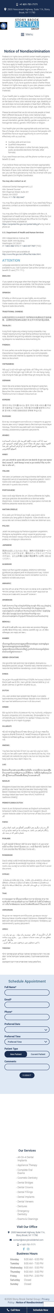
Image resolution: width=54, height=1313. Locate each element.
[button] (3, 25)
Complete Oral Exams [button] (25, 1171)
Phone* (8, 1011)
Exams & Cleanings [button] (28, 1218)
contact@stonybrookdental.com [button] (28, 1240)
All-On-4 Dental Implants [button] (26, 1158)
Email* (8, 999)
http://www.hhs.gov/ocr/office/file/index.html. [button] (21, 254)
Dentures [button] (22, 1206)
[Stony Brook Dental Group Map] (27, 1121)
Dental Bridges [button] (25, 1182)
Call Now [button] (15, 1309)
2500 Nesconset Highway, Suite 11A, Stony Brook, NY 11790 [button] (29, 11)
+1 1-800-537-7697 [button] (27, 246)
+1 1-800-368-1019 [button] (10, 246)
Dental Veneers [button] (25, 1201)
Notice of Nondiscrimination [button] (31, 1302)
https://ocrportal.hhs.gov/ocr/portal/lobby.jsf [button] (21, 224)
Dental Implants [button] (26, 1196)
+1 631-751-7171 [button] (29, 4)
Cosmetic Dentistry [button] (28, 1177)
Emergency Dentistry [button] (23, 1212)
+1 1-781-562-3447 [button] (16, 197)
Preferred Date (12, 1024)
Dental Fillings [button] (25, 1191)
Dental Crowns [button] (25, 1187)
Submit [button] (26, 1075)
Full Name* (10, 987)
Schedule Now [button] (40, 1309)
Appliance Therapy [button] (27, 1165)
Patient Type (11, 1048)
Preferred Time (12, 1036)
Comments (10, 1061)
